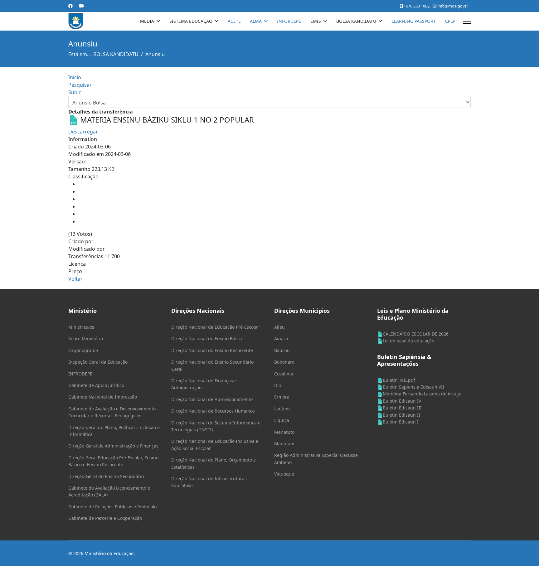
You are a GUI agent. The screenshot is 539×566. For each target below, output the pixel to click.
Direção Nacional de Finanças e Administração (204, 384)
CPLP (450, 21)
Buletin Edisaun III (402, 408)
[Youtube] (81, 6)
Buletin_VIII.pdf (399, 380)
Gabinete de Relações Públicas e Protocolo (112, 507)
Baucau (282, 350)
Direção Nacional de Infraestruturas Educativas (209, 482)
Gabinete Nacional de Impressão (102, 397)
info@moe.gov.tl (453, 6)
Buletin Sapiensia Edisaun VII (413, 387)
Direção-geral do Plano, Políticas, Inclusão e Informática (114, 430)
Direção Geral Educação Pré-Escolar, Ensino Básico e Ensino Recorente (113, 461)
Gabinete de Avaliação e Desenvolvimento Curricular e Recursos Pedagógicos (112, 412)
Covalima (283, 374)
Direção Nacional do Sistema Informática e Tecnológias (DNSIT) (215, 426)
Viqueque (284, 474)
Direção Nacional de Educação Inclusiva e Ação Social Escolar (214, 444)
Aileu (279, 327)
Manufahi (284, 444)
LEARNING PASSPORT (413, 21)
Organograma (83, 350)
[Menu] (467, 21)
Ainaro (281, 338)
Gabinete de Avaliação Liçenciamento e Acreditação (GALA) (109, 491)
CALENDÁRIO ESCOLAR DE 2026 (416, 334)
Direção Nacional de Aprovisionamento (212, 399)
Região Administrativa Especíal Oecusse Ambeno (316, 458)
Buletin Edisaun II (401, 415)
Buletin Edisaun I (401, 422)
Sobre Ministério (85, 338)
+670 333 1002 (417, 6)
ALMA (256, 21)
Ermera (281, 397)
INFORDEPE (289, 21)
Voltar (75, 278)
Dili (277, 385)
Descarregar (83, 131)
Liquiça (281, 420)
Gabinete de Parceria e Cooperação (105, 518)
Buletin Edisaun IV (402, 401)
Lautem (282, 409)
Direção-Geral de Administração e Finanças (113, 446)
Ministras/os (81, 327)
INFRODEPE (80, 374)
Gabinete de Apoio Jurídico (96, 385)
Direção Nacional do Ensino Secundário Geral (212, 365)
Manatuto (284, 432)
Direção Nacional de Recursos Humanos (213, 411)
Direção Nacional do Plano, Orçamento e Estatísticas (213, 463)
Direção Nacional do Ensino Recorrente (212, 350)
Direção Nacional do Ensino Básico (207, 338)
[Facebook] (70, 6)
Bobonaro (284, 362)
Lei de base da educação (408, 341)
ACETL (234, 21)
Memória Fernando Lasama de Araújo (422, 394)
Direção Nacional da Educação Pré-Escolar (215, 327)
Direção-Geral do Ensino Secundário (106, 476)
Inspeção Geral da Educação (98, 362)
